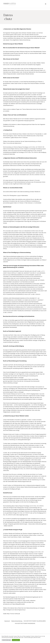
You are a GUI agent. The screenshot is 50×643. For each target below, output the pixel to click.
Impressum (7, 621)
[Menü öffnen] (45, 4)
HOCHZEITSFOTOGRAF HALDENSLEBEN (35, 621)
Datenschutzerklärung (16, 621)
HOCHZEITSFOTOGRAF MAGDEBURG (25, 623)
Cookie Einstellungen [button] (6, 640)
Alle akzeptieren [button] (16, 640)
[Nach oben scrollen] (49, 580)
